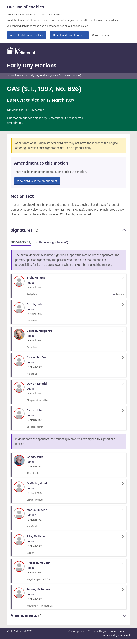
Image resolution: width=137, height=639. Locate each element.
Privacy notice (118, 631)
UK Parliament (15, 75)
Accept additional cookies (26, 35)
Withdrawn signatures (52, 242)
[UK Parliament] (21, 51)
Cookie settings (101, 35)
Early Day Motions (32, 65)
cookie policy (80, 26)
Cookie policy (76, 631)
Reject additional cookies (69, 35)
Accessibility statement (116, 635)
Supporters (21, 242)
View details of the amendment (37, 181)
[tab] (21, 243)
